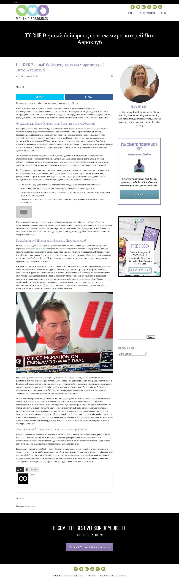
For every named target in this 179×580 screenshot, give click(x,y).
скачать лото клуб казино (35, 249)
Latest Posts (32, 469)
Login (15, 2)
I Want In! (139, 194)
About (131, 13)
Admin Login (92, 576)
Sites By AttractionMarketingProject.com (113, 576)
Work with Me (147, 13)
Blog (163, 13)
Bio (21, 469)
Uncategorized (30, 506)
